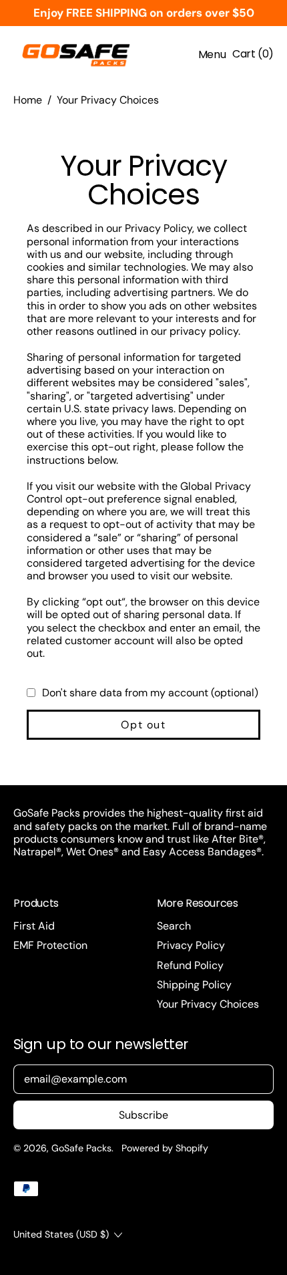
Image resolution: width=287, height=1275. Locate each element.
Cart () (253, 56)
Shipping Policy (194, 985)
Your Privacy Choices (108, 100)
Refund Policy (190, 965)
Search (174, 926)
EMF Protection (50, 945)
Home (27, 100)
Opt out (143, 725)
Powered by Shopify (164, 1148)
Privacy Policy (191, 945)
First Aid (34, 926)
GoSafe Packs (81, 1148)
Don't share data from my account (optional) (150, 692)
